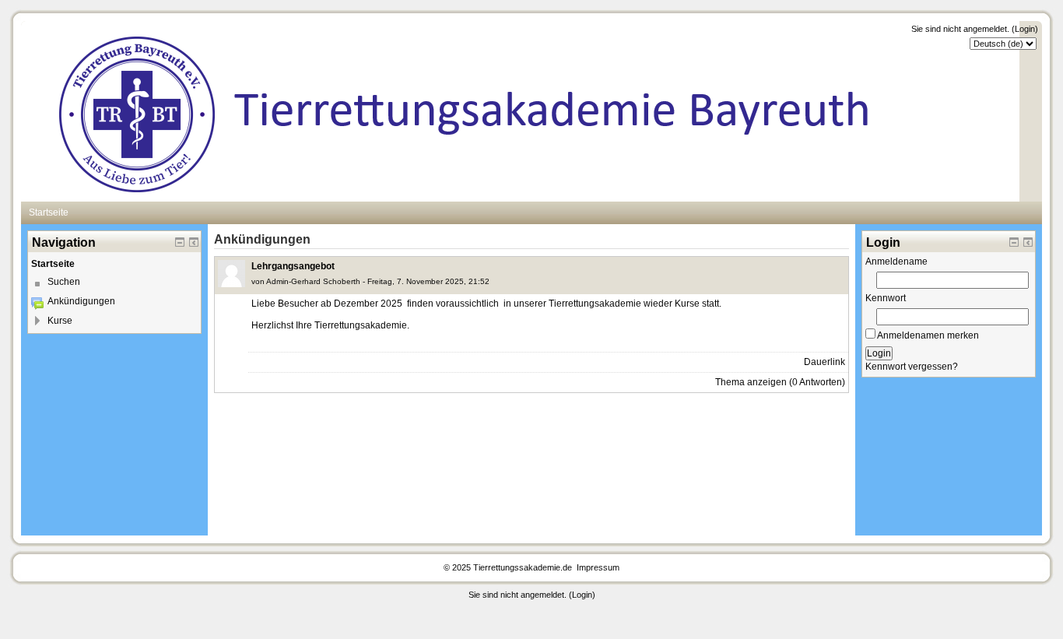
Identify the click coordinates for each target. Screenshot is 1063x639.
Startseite (53, 263)
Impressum (596, 567)
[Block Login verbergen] (1014, 242)
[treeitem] (114, 264)
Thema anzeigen (751, 382)
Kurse (59, 320)
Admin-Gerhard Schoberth (313, 281)
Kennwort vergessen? (911, 366)
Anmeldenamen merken (927, 335)
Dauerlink (824, 361)
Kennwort (885, 298)
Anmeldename (896, 261)
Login (1025, 28)
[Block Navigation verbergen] (179, 242)
